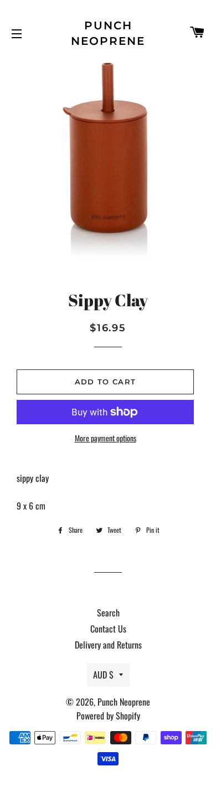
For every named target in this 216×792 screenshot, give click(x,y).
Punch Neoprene (108, 33)
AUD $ (103, 674)
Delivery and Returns (108, 644)
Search (108, 612)
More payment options (105, 438)
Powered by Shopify (108, 715)
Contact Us (108, 628)
